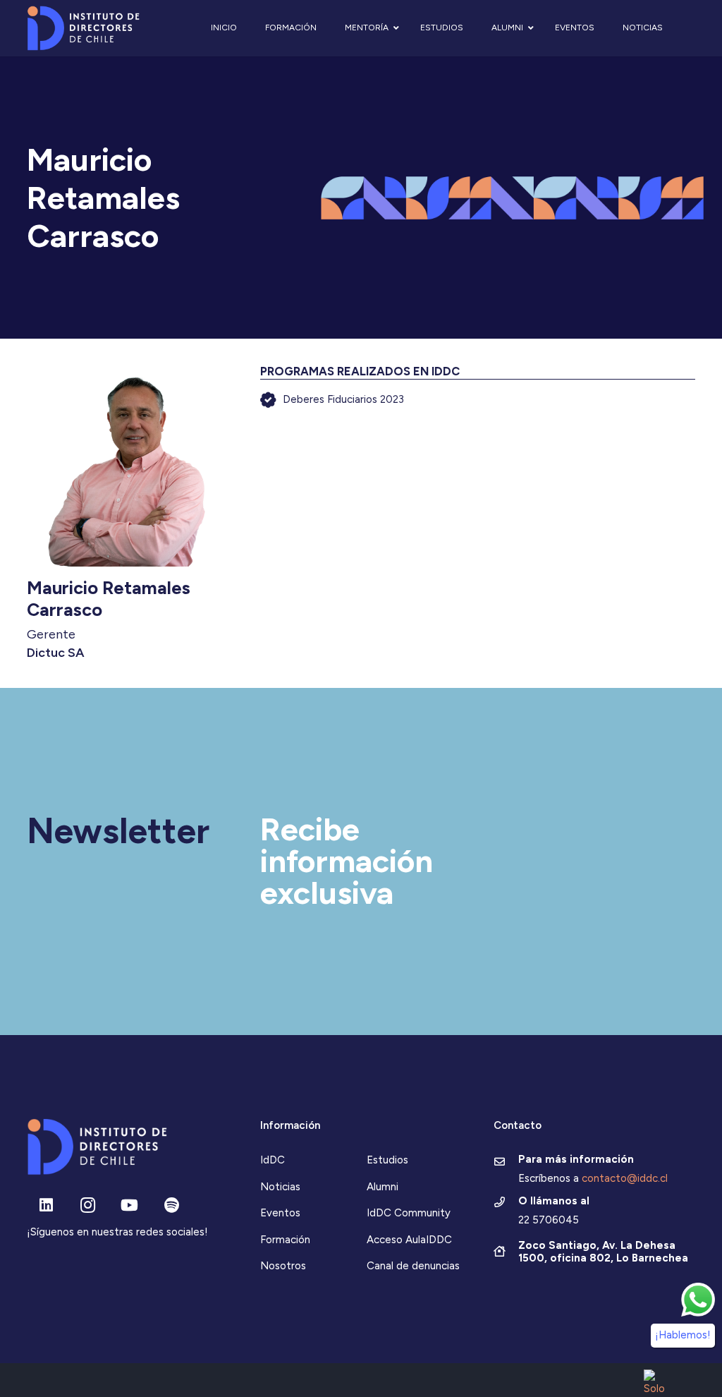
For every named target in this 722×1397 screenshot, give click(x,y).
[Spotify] (171, 1205)
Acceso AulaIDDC (409, 1239)
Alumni (382, 1186)
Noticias (280, 1186)
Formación (285, 1239)
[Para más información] (506, 1163)
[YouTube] (129, 1205)
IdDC (272, 1160)
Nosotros (283, 1265)
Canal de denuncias (413, 1265)
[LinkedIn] (46, 1205)
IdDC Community (409, 1212)
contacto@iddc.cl (625, 1178)
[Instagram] (87, 1205)
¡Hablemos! (683, 1335)
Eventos (280, 1212)
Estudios (387, 1160)
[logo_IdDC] (83, 29)
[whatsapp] (698, 1300)
